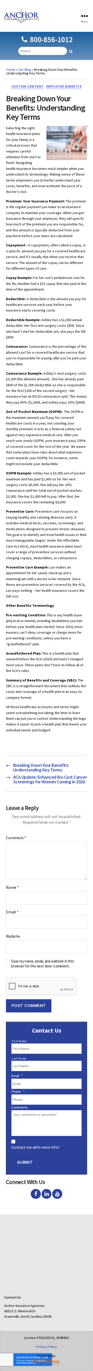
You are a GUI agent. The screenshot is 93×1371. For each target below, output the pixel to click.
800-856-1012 (51, 39)
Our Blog (24, 69)
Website (13, 936)
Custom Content (27, 86)
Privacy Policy (46, 1346)
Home (10, 69)
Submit (25, 1162)
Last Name (19, 1058)
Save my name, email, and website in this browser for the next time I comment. (42, 963)
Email (12, 912)
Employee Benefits (64, 86)
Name (12, 887)
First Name (19, 1041)
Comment (16, 838)
